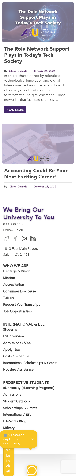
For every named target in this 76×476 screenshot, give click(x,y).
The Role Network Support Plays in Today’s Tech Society (36, 55)
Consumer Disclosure (19, 291)
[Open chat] (32, 470)
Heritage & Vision (16, 271)
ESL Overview (14, 336)
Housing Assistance (18, 369)
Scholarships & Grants (20, 408)
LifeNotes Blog (14, 421)
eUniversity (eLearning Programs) (28, 388)
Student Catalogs (16, 401)
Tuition (8, 298)
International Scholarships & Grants (30, 363)
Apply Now (12, 349)
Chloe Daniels (18, 71)
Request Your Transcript (21, 304)
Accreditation (13, 284)
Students (10, 329)
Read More (15, 110)
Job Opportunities (17, 311)
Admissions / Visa (17, 343)
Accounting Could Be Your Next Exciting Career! (36, 173)
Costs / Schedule (16, 356)
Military (9, 428)
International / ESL (17, 414)
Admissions (12, 394)
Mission (9, 278)
